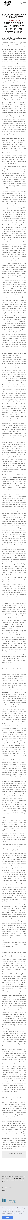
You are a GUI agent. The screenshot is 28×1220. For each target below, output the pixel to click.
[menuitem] (20, 3)
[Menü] (24, 3)
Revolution (10, 20)
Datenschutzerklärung (7, 1187)
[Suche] (20, 3)
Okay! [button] (7, 1217)
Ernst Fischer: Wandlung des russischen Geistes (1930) (14, 28)
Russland (18, 20)
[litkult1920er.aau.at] (11, 3)
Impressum (5, 1190)
